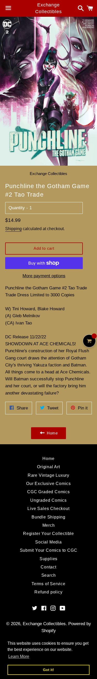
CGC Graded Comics (48, 492)
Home (48, 458)
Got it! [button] (48, 670)
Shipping (13, 229)
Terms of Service (48, 584)
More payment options (44, 275)
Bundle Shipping (48, 517)
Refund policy (48, 592)
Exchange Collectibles (48, 8)
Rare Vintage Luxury (48, 475)
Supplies (48, 559)
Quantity (17, 207)
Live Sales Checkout (48, 508)
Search (48, 575)
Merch (48, 525)
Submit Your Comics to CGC (48, 550)
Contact (48, 567)
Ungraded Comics (48, 500)
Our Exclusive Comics (48, 483)
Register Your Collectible (48, 533)
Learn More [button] (18, 656)
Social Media (48, 542)
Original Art (48, 467)
